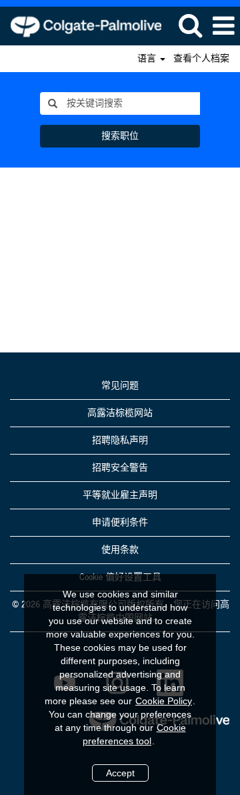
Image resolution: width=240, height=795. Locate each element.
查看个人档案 (201, 58)
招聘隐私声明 (120, 440)
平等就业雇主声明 (120, 495)
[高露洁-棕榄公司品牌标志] (81, 25)
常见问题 (120, 385)
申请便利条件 (120, 522)
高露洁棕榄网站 (120, 413)
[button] (223, 26)
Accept (120, 773)
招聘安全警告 (120, 468)
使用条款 (120, 550)
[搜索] (190, 25)
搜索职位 (120, 136)
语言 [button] (148, 58)
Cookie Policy (163, 701)
